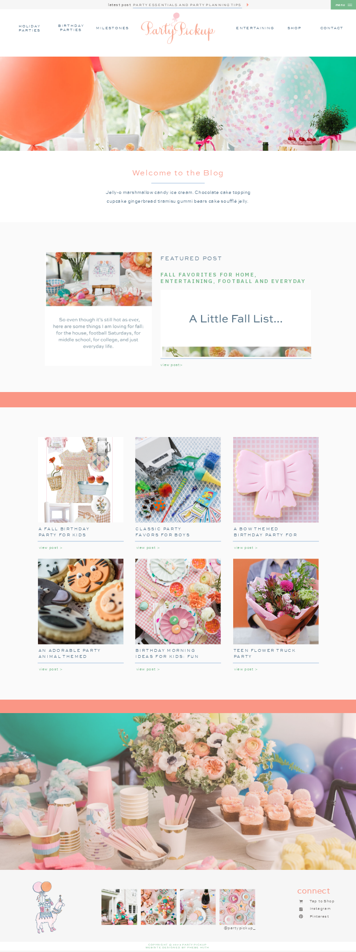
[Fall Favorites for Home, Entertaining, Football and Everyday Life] (98, 309)
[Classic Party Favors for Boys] (178, 479)
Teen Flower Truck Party (265, 653)
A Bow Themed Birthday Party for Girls (266, 534)
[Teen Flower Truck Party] (275, 601)
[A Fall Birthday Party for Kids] (80, 479)
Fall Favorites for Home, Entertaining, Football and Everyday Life (233, 281)
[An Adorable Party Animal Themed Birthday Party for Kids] (80, 601)
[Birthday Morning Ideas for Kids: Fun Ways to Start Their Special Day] (178, 601)
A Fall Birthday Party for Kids (64, 531)
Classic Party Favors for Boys (162, 531)
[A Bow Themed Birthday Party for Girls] (275, 479)
